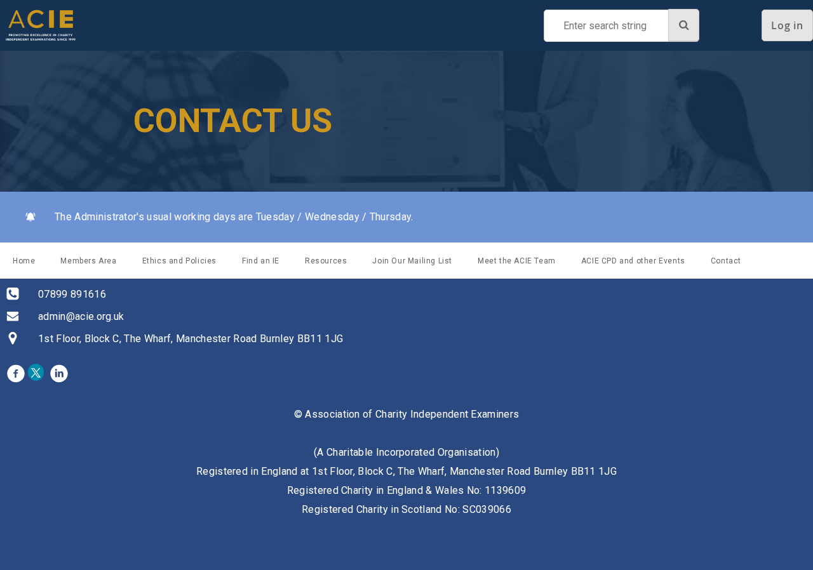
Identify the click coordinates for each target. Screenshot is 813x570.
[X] (37, 373)
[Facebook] (15, 373)
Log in (787, 25)
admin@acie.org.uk (81, 316)
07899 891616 (72, 294)
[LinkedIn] (59, 373)
